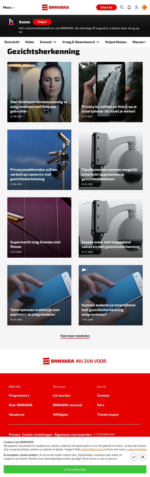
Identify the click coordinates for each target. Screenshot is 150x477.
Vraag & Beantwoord (78, 42)
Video (29, 42)
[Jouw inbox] (129, 7)
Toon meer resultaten (75, 335)
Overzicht (11, 42)
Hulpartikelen (116, 42)
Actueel (46, 42)
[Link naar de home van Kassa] (11, 21)
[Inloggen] (136, 7)
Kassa (24, 22)
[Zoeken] (122, 7)
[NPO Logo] (144, 7)
